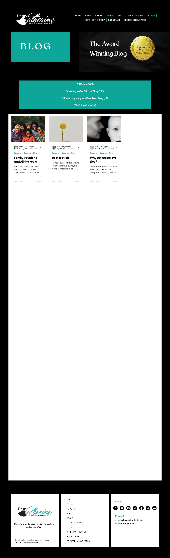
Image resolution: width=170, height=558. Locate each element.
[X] (148, 508)
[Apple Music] (115, 508)
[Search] (135, 16)
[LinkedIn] (154, 508)
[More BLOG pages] (154, 15)
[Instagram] (135, 508)
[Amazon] (122, 508)
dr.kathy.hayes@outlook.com (129, 520)
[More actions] (41, 147)
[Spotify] (128, 508)
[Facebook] (141, 508)
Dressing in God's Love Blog (25, 153)
